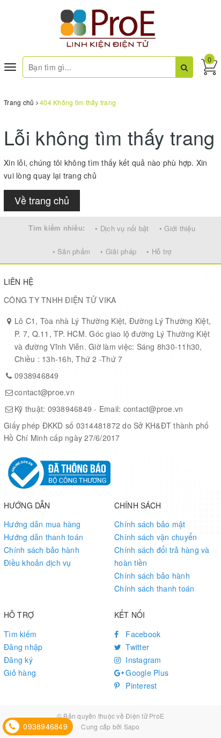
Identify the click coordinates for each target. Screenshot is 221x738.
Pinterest (140, 685)
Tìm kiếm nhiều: (56, 228)
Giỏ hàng (20, 672)
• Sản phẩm (72, 251)
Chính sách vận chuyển (155, 537)
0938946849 (36, 375)
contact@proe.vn (44, 392)
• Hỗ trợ (158, 251)
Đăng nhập (23, 646)
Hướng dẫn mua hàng (42, 524)
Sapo (132, 726)
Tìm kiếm (20, 634)
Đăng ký (18, 659)
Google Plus (145, 672)
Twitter (136, 646)
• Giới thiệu (177, 228)
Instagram (142, 659)
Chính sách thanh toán (154, 588)
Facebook (141, 634)
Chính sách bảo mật (150, 524)
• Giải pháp (118, 251)
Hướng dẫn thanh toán (43, 537)
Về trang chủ (41, 200)
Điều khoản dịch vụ (37, 562)
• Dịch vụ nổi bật (122, 228)
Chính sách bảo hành (41, 549)
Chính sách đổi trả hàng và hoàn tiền (162, 556)
